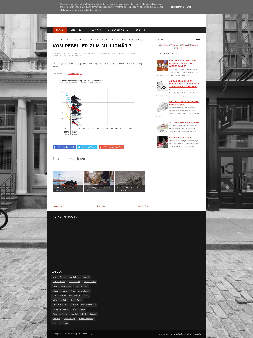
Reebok (111, 53)
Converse (56, 319)
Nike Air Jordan (59, 282)
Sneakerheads (75, 55)
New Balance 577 (60, 305)
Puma (104, 53)
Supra (85, 296)
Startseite (101, 205)
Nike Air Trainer (79, 310)
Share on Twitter (89, 147)
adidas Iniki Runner (180, 137)
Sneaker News (59, 55)
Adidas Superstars (60, 291)
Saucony (131, 53)
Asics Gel (74, 305)
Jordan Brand (74, 53)
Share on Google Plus (113, 147)
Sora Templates (174, 334)
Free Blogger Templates (192, 334)
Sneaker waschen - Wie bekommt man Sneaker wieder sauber (182, 63)
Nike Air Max (74, 296)
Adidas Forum (83, 291)
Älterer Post (143, 205)
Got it (190, 7)
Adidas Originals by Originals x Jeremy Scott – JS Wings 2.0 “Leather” (184, 84)
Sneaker (76, 30)
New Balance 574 (88, 305)
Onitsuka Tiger (69, 319)
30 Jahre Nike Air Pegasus (184, 122)
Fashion (95, 30)
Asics (64, 53)
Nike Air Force (74, 282)
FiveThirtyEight (75, 73)
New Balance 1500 (78, 314)
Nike (98, 53)
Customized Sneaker (61, 310)
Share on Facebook (66, 147)
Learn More (177, 7)
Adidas (56, 53)
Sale (54, 323)
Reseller (121, 53)
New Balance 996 (86, 319)
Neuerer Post (58, 205)
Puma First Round (60, 314)
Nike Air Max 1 (90, 282)
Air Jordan (63, 323)
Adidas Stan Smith (60, 300)
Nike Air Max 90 (59, 296)
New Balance (88, 53)
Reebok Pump (81, 286)
